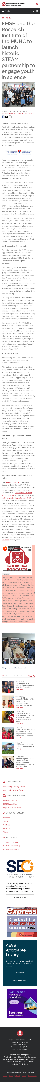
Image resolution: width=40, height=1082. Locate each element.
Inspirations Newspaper (12, 808)
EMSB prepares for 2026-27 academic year (24, 714)
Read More (19, 689)
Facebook (7, 818)
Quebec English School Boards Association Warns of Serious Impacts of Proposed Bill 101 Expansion (25, 762)
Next (34, 661)
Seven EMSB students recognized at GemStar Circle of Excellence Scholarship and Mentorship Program (24, 702)
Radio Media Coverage (12, 846)
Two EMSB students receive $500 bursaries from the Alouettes (24, 685)
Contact (11, 1076)
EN (34, 11)
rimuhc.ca (5, 540)
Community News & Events (13, 790)
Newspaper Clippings (11, 849)
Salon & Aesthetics (20, 980)
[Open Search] (37, 4)
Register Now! (20, 897)
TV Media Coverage (10, 842)
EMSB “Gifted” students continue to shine (25, 730)
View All (31, 676)
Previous (3, 661)
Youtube (6, 825)
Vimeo (5, 832)
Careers (24, 1076)
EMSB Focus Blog (10, 804)
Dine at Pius (20, 973)
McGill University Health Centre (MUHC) (16, 498)
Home (5, 1076)
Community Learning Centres (14, 787)
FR (37, 11)
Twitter (6, 821)
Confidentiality (32, 1076)
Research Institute (12, 482)
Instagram (7, 828)
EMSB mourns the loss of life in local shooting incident (24, 746)
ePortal (17, 1076)
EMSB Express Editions (12, 800)
